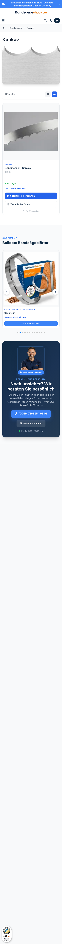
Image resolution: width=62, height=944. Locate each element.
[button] (55, 292)
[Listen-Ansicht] (54, 94)
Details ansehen (32, 323)
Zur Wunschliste (32, 211)
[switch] (6, 939)
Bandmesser (16, 28)
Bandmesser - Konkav (18, 167)
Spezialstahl (11, 313)
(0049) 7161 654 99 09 (33, 413)
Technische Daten (20, 204)
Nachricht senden (32, 423)
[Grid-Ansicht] (48, 94)
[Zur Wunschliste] (55, 303)
